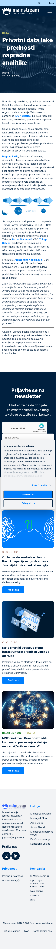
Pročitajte (13, 589)
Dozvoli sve (28, 494)
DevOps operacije (40, 839)
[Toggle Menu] (49, 11)
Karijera (34, 895)
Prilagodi (26, 503)
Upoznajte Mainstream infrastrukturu (38, 883)
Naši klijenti (36, 890)
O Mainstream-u (39, 875)
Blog (51, 3)
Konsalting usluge (40, 843)
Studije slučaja (12, 930)
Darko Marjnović (22, 239)
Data (5, 33)
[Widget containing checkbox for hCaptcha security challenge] (24, 428)
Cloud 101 (10, 551)
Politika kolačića (11, 880)
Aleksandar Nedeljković (28, 259)
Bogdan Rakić (10, 156)
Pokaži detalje (39, 485)
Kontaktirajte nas (42, 930)
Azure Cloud (37, 827)
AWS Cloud (36, 822)
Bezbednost (13, 732)
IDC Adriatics (23, 115)
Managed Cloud (39, 818)
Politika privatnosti (12, 875)
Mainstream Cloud (40, 813)
